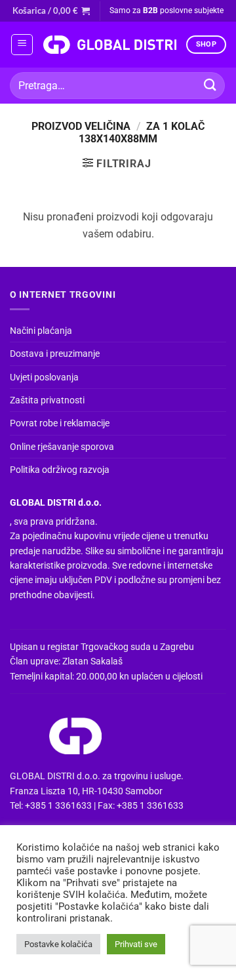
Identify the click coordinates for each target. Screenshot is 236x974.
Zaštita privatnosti (47, 400)
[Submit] (210, 85)
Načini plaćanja (41, 330)
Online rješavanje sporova (62, 446)
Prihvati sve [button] (136, 944)
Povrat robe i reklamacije (59, 423)
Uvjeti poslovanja (44, 377)
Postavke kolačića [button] (58, 944)
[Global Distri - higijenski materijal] (109, 45)
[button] (51, 10)
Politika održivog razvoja (59, 469)
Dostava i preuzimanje (55, 353)
